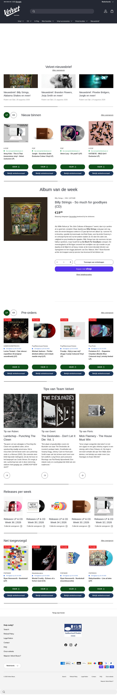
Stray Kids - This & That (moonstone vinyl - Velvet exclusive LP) (14, 156)
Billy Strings (59, 198)
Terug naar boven (58, 613)
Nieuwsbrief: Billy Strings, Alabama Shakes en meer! (17, 94)
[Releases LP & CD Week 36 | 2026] (13, 506)
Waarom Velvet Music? (12, 656)
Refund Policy (9, 634)
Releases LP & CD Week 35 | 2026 (35, 521)
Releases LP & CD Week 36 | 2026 (13, 521)
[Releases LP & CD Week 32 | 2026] (103, 506)
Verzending (72, 216)
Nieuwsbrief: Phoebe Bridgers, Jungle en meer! (94, 94)
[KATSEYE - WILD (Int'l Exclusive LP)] (101, 133)
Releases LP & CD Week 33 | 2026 (81, 521)
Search (6, 629)
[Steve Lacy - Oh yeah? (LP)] (72, 133)
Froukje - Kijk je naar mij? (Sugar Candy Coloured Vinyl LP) (72, 353)
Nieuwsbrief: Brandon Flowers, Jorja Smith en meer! (56, 94)
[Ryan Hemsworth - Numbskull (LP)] (16, 558)
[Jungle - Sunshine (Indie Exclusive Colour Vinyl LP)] (44, 133)
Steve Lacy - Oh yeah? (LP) (71, 154)
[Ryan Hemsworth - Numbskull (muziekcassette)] (72, 558)
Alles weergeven (58, 70)
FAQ (5, 647)
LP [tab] (7, 115)
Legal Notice (8, 638)
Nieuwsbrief (95, 21)
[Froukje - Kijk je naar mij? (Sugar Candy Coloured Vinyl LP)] (72, 330)
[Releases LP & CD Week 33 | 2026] (81, 506)
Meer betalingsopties (84, 274)
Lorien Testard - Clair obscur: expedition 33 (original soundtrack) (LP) (15, 353)
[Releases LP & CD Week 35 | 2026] (35, 506)
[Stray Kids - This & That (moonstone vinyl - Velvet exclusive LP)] (16, 133)
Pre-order (10, 47)
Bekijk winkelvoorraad (16, 173)
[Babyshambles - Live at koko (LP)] (101, 558)
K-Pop (37, 21)
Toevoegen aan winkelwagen (94, 262)
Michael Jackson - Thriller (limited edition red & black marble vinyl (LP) (42, 353)
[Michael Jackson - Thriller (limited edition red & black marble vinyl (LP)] (44, 330)
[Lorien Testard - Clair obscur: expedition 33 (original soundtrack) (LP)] (16, 330)
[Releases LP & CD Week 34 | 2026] (58, 506)
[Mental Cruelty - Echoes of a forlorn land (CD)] (44, 558)
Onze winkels (9, 651)
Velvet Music (11, 676)
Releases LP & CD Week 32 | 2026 (103, 521)
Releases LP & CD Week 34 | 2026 (58, 521)
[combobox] (62, 11)
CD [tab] (13, 115)
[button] (111, 11)
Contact (6, 643)
